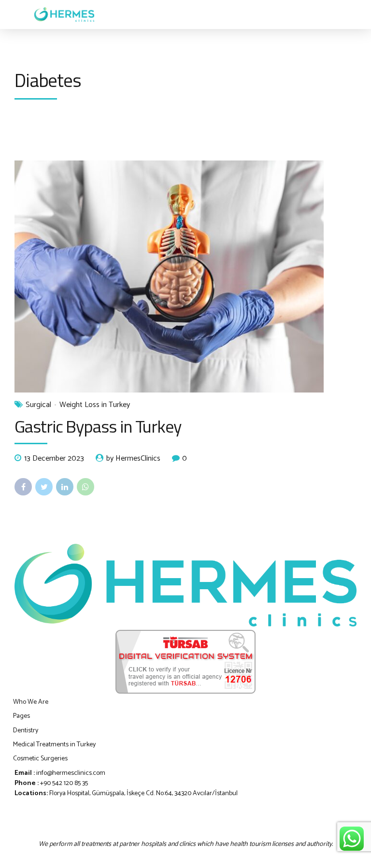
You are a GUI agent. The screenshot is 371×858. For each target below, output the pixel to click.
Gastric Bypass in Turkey (97, 426)
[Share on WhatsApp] (85, 486)
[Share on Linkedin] (64, 486)
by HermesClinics (133, 459)
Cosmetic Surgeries (40, 758)
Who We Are (30, 702)
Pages (21, 716)
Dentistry (25, 730)
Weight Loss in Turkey (94, 405)
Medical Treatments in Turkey (54, 744)
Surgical (38, 405)
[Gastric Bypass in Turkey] (185, 276)
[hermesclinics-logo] (185, 585)
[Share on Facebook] (23, 486)
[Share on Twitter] (44, 486)
